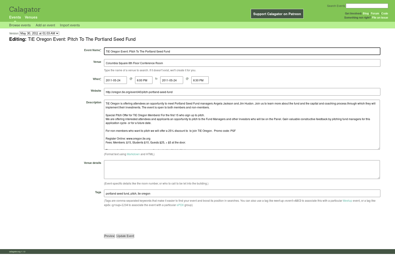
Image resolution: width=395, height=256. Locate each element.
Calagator (24, 9)
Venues (31, 17)
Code (384, 13)
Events (15, 17)
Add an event (45, 24)
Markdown (133, 154)
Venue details (92, 163)
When (97, 79)
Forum (375, 13)
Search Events (336, 6)
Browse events (20, 24)
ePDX (180, 205)
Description (93, 102)
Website (96, 90)
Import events (70, 24)
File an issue (380, 17)
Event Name (92, 50)
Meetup (347, 200)
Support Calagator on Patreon (277, 13)
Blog (366, 13)
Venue (97, 62)
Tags (98, 192)
